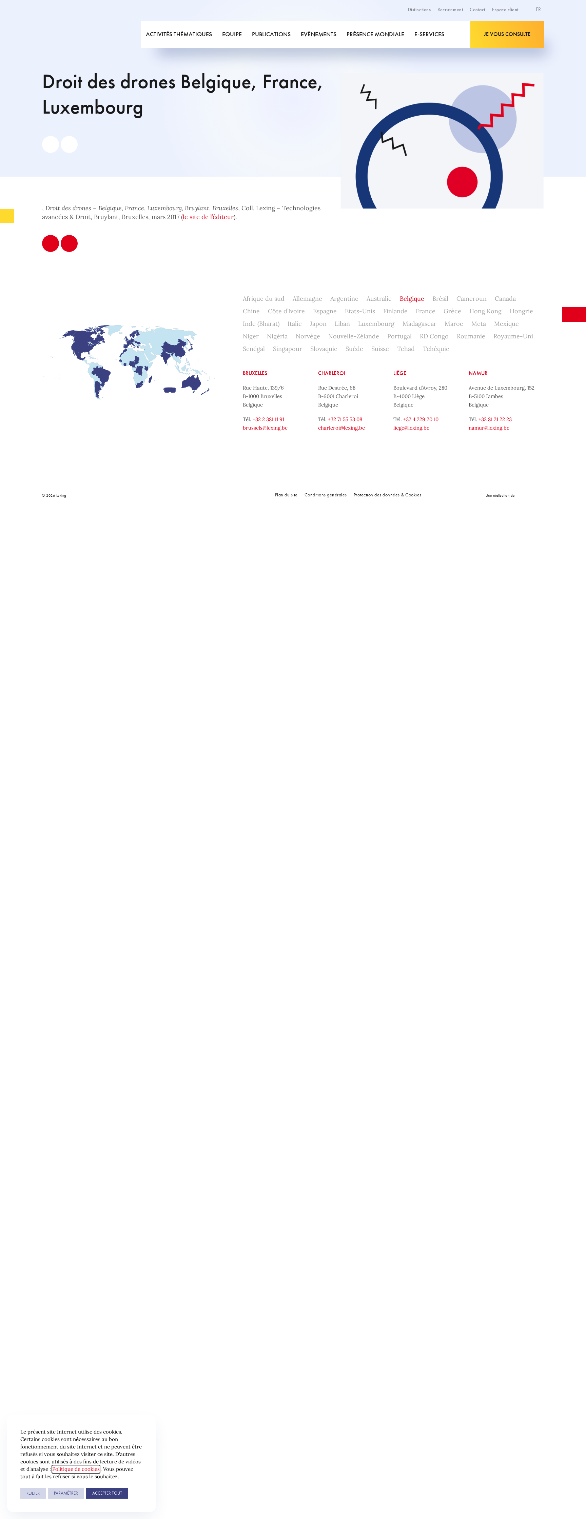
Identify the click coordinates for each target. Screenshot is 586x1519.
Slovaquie (323, 349)
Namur (478, 373)
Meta (478, 324)
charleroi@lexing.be (341, 428)
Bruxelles (255, 373)
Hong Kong (485, 311)
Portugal (399, 336)
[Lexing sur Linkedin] (162, 495)
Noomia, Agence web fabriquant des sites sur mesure (530, 495)
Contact (477, 9)
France (425, 311)
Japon (318, 324)
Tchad (406, 349)
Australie (379, 298)
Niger (251, 336)
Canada (505, 298)
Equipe (232, 34)
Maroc (454, 324)
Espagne (325, 311)
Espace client (505, 9)
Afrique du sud (264, 298)
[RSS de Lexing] (207, 495)
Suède (354, 349)
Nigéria (277, 336)
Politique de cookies (76, 1469)
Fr (539, 9)
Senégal (254, 349)
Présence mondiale (375, 34)
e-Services (429, 34)
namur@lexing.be (489, 428)
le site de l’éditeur (208, 217)
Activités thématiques (179, 34)
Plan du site (286, 495)
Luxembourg (376, 324)
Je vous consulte (507, 34)
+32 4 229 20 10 (420, 419)
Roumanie (471, 336)
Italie (295, 324)
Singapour (287, 349)
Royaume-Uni (513, 336)
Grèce (452, 311)
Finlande (395, 311)
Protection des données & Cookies (388, 495)
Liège (399, 373)
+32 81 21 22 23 (495, 419)
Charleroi (331, 373)
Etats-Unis (360, 311)
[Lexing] (91, 34)
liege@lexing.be (411, 428)
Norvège (308, 336)
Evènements (318, 34)
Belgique (412, 298)
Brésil (440, 298)
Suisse (380, 349)
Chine (251, 311)
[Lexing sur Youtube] (192, 495)
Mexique (506, 324)
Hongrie (521, 311)
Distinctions (419, 9)
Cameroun (471, 298)
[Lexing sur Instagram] (177, 495)
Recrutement (450, 9)
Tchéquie (436, 349)
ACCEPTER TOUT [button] (107, 1493)
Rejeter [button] (33, 1493)
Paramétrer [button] (66, 1493)
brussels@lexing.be (265, 428)
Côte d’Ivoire (286, 311)
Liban (342, 324)
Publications (271, 34)
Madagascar (419, 324)
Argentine (344, 298)
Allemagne (307, 298)
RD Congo (434, 336)
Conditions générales (326, 495)
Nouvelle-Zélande (353, 336)
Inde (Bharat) (261, 324)
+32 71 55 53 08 (345, 419)
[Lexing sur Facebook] (147, 495)
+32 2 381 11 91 (268, 419)
